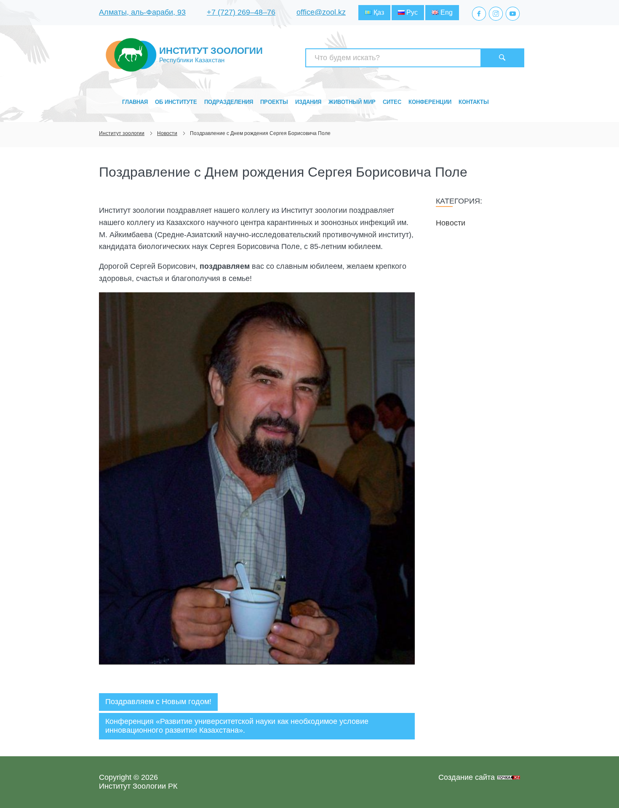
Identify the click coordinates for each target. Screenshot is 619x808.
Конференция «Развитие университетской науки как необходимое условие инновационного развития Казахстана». (236, 726)
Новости (450, 223)
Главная (135, 102)
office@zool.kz (321, 12)
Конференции (429, 102)
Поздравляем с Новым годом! (158, 701)
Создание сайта (466, 777)
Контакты (474, 102)
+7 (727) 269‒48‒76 (241, 12)
